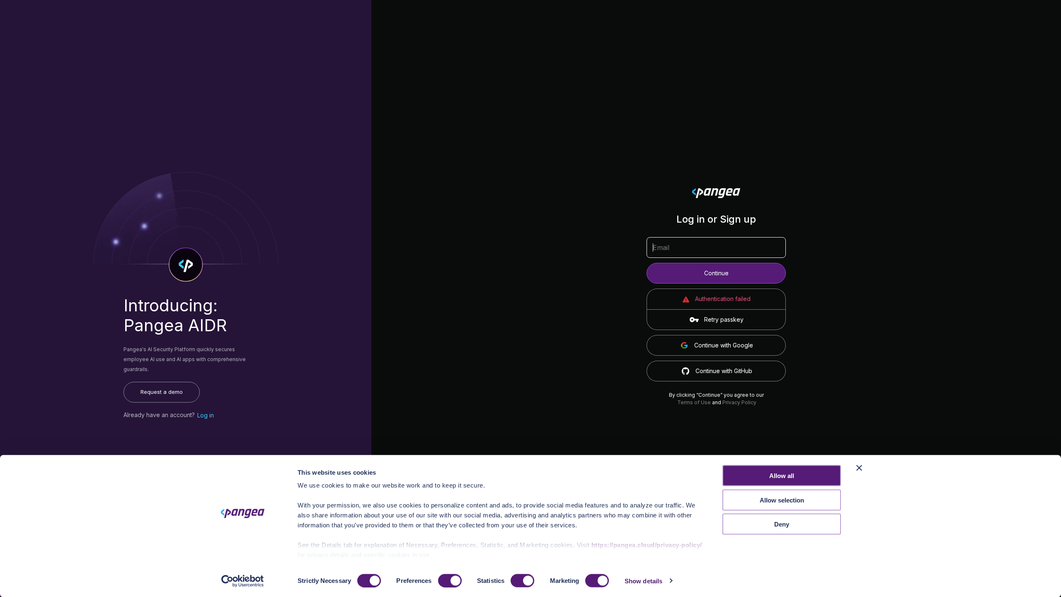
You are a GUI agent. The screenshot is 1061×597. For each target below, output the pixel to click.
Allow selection (782, 499)
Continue (716, 273)
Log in (205, 415)
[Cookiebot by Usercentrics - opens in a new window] (242, 581)
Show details (643, 580)
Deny (781, 524)
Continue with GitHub (723, 370)
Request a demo (161, 391)
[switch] (450, 580)
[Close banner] (859, 468)
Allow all (781, 475)
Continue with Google (723, 345)
